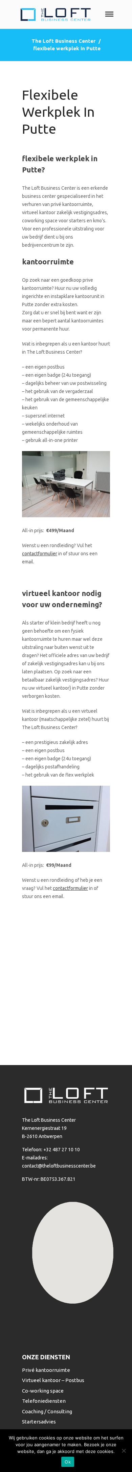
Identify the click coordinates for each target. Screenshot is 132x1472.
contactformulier (39, 553)
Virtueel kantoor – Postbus (53, 1380)
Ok (68, 1462)
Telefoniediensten (44, 1401)
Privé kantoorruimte (46, 1370)
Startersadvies (39, 1421)
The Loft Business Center (63, 41)
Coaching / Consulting (47, 1411)
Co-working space (43, 1391)
